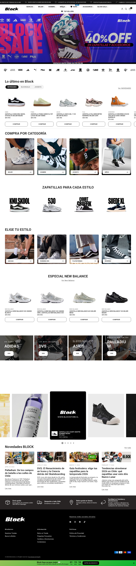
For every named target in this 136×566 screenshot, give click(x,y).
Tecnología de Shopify (34, 557)
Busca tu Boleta (10, 536)
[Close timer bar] (134, 563)
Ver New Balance (68, 280)
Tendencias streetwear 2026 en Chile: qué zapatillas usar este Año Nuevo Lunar (115, 472)
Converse (111, 112)
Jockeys (38, 87)
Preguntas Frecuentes (44, 536)
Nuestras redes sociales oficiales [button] (82, 517)
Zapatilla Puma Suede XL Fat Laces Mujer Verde (42, 115)
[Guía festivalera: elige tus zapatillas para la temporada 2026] (84, 457)
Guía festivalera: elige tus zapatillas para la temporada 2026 (83, 471)
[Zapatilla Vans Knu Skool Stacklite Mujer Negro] (16, 100)
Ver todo (127, 448)
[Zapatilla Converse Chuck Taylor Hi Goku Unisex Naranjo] (119, 100)
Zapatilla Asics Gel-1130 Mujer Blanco (66, 115)
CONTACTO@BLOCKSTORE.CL (85, 2)
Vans (6, 112)
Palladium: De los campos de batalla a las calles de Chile (19, 473)
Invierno (108, 261)
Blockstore (9, 529)
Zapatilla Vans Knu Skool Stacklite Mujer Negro (15, 115)
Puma (32, 112)
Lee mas (8, 488)
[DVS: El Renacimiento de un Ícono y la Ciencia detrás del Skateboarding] (52, 457)
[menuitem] (31, 6)
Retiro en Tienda (42, 533)
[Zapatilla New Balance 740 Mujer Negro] (116, 295)
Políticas (72, 529)
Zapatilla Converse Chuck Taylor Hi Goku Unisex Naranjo (118, 115)
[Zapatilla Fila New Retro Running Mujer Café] (93, 100)
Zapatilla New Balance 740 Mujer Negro (115, 312)
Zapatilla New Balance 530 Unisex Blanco (18, 312)
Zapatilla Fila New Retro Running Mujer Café (92, 115)
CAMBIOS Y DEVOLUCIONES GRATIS (113, 2)
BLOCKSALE (25, 87)
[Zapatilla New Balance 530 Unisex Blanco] (19, 295)
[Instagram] (76, 522)
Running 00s (44, 261)
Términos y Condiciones (77, 536)
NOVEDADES (12, 87)
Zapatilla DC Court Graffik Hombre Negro (69, 433)
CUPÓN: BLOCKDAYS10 (90, 563)
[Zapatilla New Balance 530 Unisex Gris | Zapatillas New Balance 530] (52, 295)
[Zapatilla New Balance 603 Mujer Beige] (84, 295)
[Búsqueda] (126, 9)
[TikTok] (86, 522)
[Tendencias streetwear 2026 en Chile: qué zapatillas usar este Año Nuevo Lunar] (116, 457)
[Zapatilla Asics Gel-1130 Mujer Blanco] (68, 100)
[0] (129, 9)
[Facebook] (71, 522)
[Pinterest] (81, 522)
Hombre (43, 172)
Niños (107, 172)
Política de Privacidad (76, 533)
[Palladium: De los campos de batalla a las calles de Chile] (19, 458)
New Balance (9, 309)
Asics (58, 112)
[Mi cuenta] (122, 9)
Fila (83, 112)
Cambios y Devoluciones (45, 539)
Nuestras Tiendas (11, 533)
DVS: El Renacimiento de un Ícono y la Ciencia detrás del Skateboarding (51, 471)
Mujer (10, 172)
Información (41, 529)
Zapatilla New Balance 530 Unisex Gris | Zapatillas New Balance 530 (50, 312)
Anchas (11, 261)
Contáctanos (41, 542)
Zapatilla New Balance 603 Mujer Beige (82, 312)
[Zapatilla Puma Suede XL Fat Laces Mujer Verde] (42, 100)
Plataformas (77, 261)
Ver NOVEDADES (124, 88)
